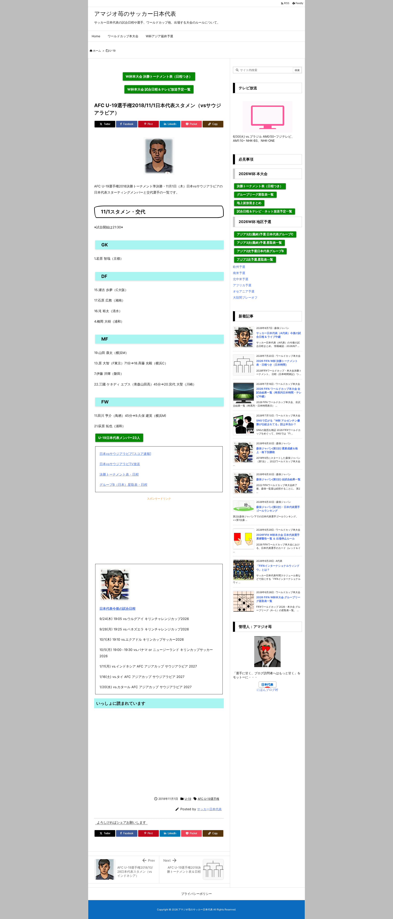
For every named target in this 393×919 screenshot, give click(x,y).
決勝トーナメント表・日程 (119, 474)
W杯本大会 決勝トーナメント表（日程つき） (159, 76)
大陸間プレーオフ (245, 297)
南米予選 (239, 273)
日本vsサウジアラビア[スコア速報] (125, 454)
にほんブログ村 (267, 690)
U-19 (112, 50)
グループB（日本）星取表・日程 (123, 485)
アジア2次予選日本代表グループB (260, 251)
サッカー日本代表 (209, 809)
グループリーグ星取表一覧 (255, 194)
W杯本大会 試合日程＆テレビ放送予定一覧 (159, 89)
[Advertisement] (159, 532)
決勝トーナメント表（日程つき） (260, 186)
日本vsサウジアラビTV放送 (119, 464)
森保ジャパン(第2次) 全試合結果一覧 (278, 479)
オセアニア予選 (243, 291)
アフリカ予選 (242, 285)
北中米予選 (240, 279)
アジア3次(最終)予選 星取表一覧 (259, 243)
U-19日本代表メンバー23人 (119, 438)
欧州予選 (239, 267)
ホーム (97, 50)
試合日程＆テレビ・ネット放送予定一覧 (264, 211)
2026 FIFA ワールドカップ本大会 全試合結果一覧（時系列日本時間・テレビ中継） (279, 392)
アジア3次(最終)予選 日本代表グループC (265, 234)
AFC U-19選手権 (208, 798)
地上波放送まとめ (249, 203)
